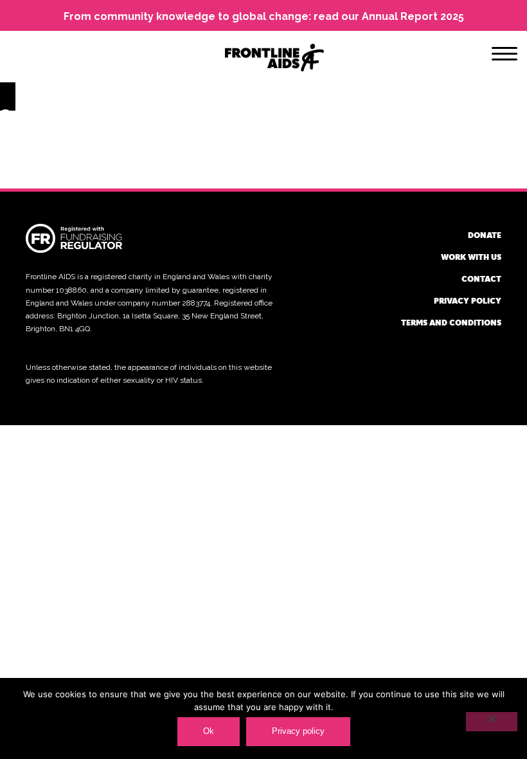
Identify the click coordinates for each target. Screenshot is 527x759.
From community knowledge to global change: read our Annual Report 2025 (264, 16)
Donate (484, 235)
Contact (481, 278)
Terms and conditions (451, 322)
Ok (208, 731)
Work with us (471, 256)
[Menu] (504, 56)
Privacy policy (467, 300)
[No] (491, 721)
